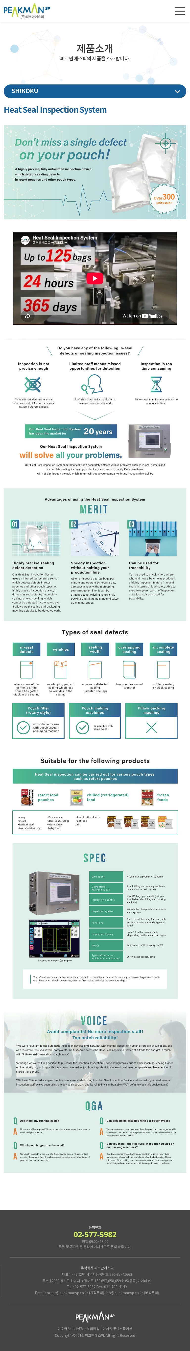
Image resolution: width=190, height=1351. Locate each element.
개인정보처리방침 (86, 1329)
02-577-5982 (95, 1234)
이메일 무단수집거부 (117, 1329)
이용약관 (64, 1329)
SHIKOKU (24, 91)
